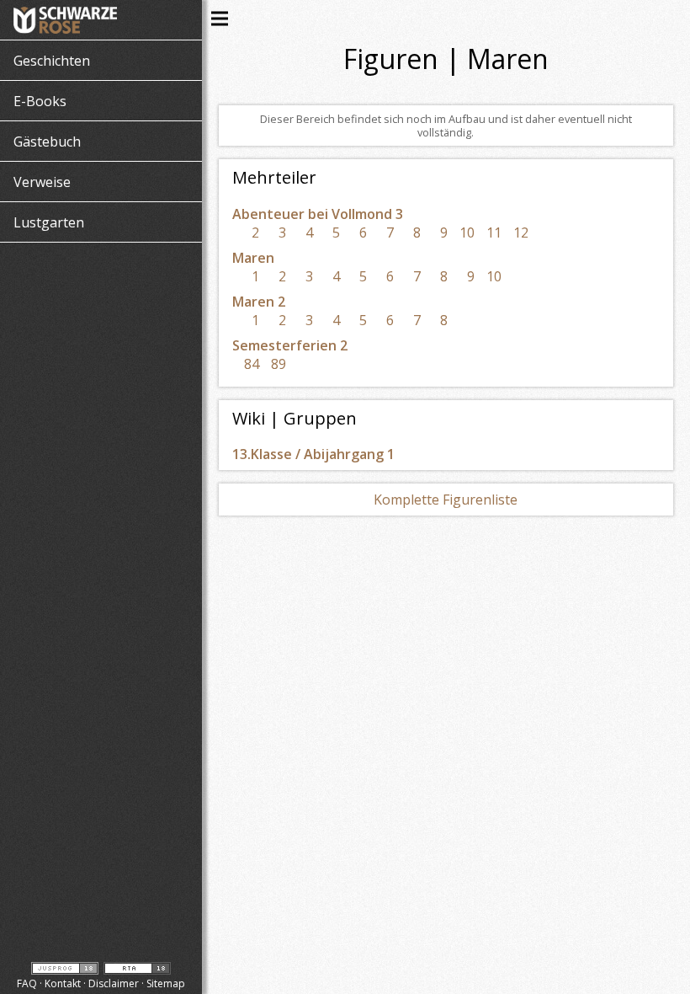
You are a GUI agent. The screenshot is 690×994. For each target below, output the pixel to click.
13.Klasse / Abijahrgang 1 (313, 454)
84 (251, 364)
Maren (253, 257)
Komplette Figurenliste (446, 499)
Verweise (42, 182)
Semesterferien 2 (290, 345)
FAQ (27, 983)
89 (278, 364)
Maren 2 (258, 301)
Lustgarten (48, 222)
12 (520, 232)
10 (467, 232)
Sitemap (165, 983)
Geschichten (51, 60)
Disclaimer (113, 983)
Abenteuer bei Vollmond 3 (317, 214)
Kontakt (63, 983)
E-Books (39, 101)
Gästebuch (47, 141)
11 (494, 232)
